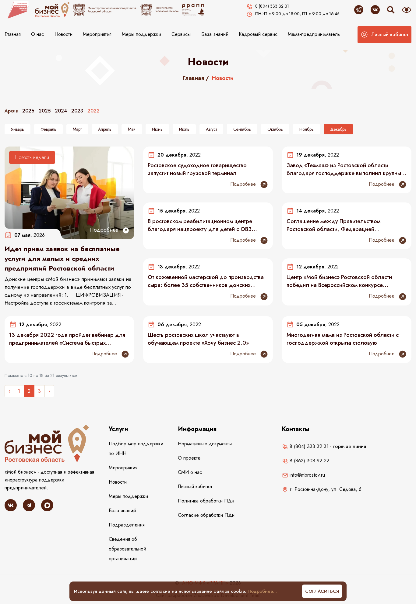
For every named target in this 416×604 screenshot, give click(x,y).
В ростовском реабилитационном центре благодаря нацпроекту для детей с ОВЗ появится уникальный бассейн (200, 225)
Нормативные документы (205, 443)
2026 (28, 110)
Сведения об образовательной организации (127, 549)
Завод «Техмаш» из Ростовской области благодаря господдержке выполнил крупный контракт (345, 169)
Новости (63, 34)
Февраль (48, 129)
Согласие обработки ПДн (206, 515)
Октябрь (275, 129)
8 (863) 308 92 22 (308, 460)
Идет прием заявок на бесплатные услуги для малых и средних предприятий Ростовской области (62, 258)
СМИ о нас (190, 472)
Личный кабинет (195, 486)
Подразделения (127, 524)
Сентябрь (242, 129)
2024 (61, 110)
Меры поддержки (141, 34)
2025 (45, 110)
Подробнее (105, 230)
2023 (77, 110)
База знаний (214, 34)
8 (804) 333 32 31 (308, 446)
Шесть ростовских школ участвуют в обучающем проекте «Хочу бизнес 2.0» (198, 339)
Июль (184, 129)
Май (132, 129)
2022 (93, 110)
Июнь (157, 129)
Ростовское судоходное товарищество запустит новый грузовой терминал (197, 169)
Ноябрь (306, 129)
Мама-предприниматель (314, 34)
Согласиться (322, 591)
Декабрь (338, 129)
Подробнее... (262, 591)
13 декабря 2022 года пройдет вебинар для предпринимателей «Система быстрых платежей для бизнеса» (67, 339)
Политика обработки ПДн (206, 500)
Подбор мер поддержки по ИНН (136, 448)
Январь (17, 129)
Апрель (104, 129)
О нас (37, 34)
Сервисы (181, 34)
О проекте (189, 457)
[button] (384, 34)
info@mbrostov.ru (306, 474)
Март (77, 129)
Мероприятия (97, 34)
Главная (13, 34)
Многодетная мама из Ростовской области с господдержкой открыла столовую (343, 339)
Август (211, 129)
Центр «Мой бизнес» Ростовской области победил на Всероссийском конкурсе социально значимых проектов (339, 281)
